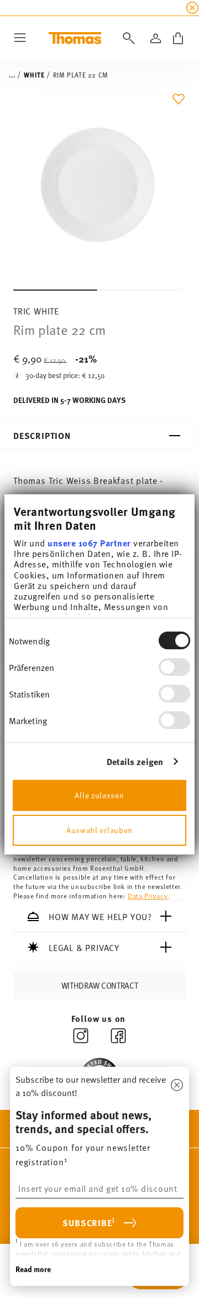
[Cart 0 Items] (178, 38)
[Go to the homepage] (75, 38)
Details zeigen (135, 761)
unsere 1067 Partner (89, 542)
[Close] (177, 1085)
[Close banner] (192, 7)
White (34, 75)
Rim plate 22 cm (80, 74)
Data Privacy (147, 895)
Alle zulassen (99, 794)
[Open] (127, 38)
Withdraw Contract (99, 985)
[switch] (174, 667)
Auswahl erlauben (99, 829)
